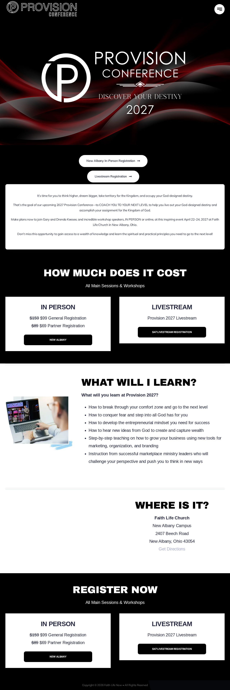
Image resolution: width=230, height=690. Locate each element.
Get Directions (172, 548)
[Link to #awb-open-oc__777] (219, 9)
